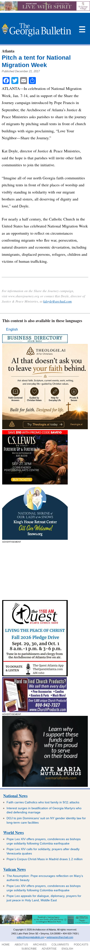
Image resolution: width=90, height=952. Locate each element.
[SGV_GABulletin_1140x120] (45, 9)
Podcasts (81, 944)
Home (6, 944)
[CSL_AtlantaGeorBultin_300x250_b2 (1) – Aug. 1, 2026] (35, 483)
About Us (21, 944)
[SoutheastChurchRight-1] (34, 711)
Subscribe (29, 948)
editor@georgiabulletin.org (30, 937)
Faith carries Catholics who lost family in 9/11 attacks (43, 802)
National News (15, 796)
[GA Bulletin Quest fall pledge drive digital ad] (35, 675)
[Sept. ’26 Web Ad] (35, 538)
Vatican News (14, 869)
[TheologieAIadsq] (45, 428)
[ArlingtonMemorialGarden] (45, 923)
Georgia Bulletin (36, 29)
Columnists (60, 944)
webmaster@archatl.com (60, 937)
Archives (40, 944)
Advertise (49, 948)
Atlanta (8, 51)
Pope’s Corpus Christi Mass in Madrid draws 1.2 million (45, 859)
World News (13, 832)
